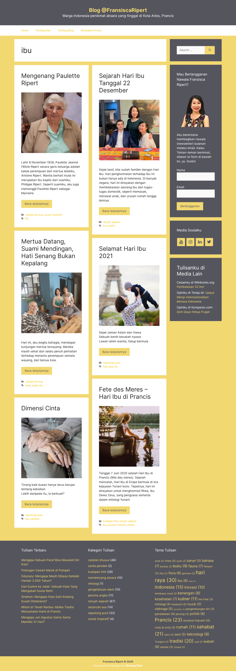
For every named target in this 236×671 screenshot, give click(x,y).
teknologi (198, 634)
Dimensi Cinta (40, 408)
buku (180, 566)
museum (178, 604)
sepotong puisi (111, 362)
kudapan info (110, 521)
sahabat (35, 518)
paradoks (179, 609)
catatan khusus (34, 214)
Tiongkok (162, 641)
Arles (170, 560)
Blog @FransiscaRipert (118, 10)
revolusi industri (117, 524)
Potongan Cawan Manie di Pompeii (45, 570)
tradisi (111, 225)
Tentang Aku (43, 30)
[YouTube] (181, 242)
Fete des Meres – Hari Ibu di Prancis (125, 393)
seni (180, 634)
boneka (166, 566)
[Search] (210, 50)
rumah (186, 627)
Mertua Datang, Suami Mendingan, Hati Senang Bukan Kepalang (48, 252)
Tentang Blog (66, 30)
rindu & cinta (165, 627)
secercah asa (97, 607)
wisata (166, 647)
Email (180, 187)
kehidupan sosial (166, 593)
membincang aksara (102, 577)
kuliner (188, 598)
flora (174, 573)
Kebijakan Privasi (91, 30)
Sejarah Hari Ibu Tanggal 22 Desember (121, 83)
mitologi (93, 583)
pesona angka (98, 595)
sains (169, 634)
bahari (194, 560)
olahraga (164, 609)
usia (198, 641)
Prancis (168, 620)
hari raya (108, 366)
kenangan (189, 593)
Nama (181, 170)
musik (194, 604)
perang (182, 614)
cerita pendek (97, 566)
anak (28, 385)
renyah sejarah (111, 221)
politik (197, 614)
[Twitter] (209, 242)
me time (206, 599)
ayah (35, 385)
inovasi (194, 587)
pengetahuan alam (101, 589)
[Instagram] (190, 242)
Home (25, 30)
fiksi (163, 573)
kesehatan (166, 599)
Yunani (179, 647)
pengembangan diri (200, 609)
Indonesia (169, 587)
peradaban (165, 614)
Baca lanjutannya (37, 203)
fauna (195, 566)
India (192, 581)
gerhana (188, 573)
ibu (27, 218)
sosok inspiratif (53, 214)
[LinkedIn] (200, 242)
